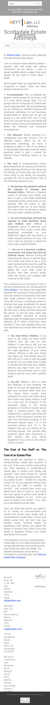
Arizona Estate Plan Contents (25, 556)
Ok (25, 700)
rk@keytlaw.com (30, 12)
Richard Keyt (13, 55)
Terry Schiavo (11, 289)
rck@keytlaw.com (13, 629)
